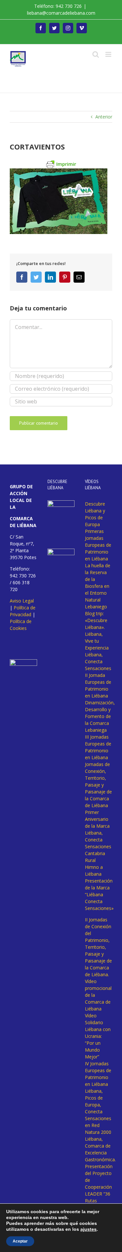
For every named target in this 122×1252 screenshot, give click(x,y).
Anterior (103, 117)
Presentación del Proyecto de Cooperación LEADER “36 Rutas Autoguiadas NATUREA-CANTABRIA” (99, 1193)
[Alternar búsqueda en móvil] (95, 54)
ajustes (88, 1229)
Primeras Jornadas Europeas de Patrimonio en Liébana (98, 545)
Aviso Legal (22, 601)
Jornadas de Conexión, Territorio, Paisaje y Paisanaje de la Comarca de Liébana (98, 784)
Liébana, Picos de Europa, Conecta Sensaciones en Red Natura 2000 (98, 1111)
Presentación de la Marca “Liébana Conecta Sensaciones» (99, 894)
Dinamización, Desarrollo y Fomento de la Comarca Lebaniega (100, 716)
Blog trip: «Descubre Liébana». (96, 620)
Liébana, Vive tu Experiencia (97, 641)
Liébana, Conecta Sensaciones (98, 661)
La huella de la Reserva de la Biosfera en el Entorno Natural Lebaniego (97, 586)
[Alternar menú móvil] (108, 54)
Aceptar (20, 1241)
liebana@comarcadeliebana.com (61, 13)
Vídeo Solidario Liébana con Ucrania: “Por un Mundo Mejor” (98, 1036)
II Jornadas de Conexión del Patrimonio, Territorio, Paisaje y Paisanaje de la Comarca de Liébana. (98, 947)
